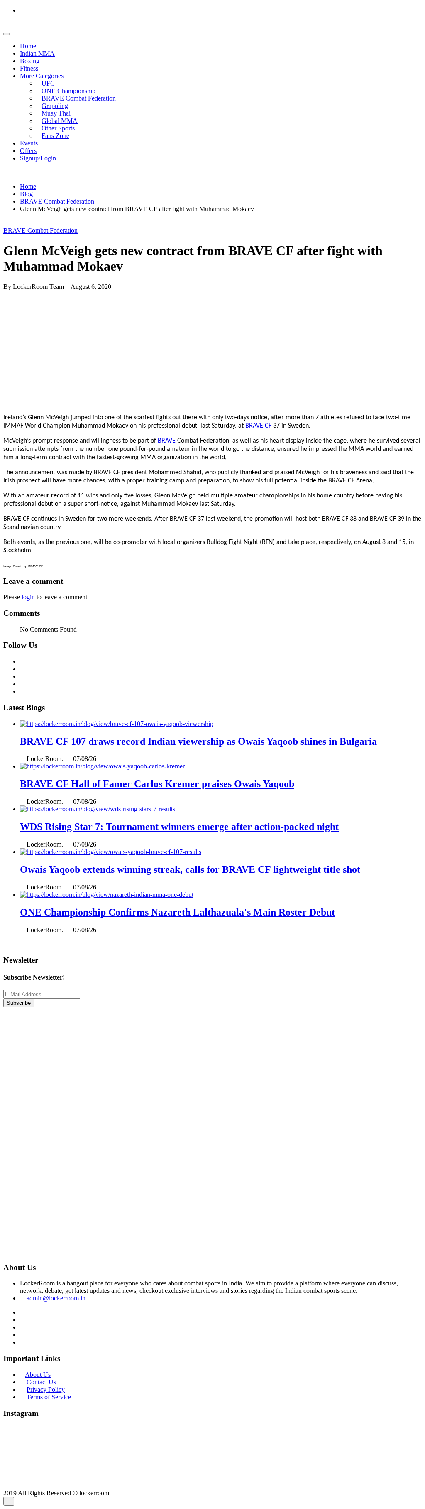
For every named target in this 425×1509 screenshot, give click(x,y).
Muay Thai (56, 113)
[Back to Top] (8, 1501)
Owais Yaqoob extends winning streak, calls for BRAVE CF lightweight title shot (190, 869)
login (28, 597)
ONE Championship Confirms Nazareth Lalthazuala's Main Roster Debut (177, 912)
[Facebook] (23, 10)
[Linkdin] (43, 10)
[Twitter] (36, 10)
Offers (28, 150)
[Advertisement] (212, 348)
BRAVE (167, 441)
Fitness (29, 68)
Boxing (29, 60)
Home (28, 45)
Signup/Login (38, 158)
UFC (48, 83)
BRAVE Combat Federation (79, 98)
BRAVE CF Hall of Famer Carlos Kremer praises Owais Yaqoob (157, 783)
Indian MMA (37, 53)
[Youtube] (48, 10)
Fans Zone (55, 135)
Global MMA (60, 120)
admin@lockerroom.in (56, 1298)
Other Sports (58, 128)
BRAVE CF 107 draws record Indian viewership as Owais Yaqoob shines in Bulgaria (198, 741)
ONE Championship (68, 90)
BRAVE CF (258, 426)
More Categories (42, 75)
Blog (26, 193)
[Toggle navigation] (6, 34)
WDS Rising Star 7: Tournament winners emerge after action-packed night (179, 826)
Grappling (55, 105)
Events (29, 143)
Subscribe (19, 1003)
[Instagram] (30, 10)
